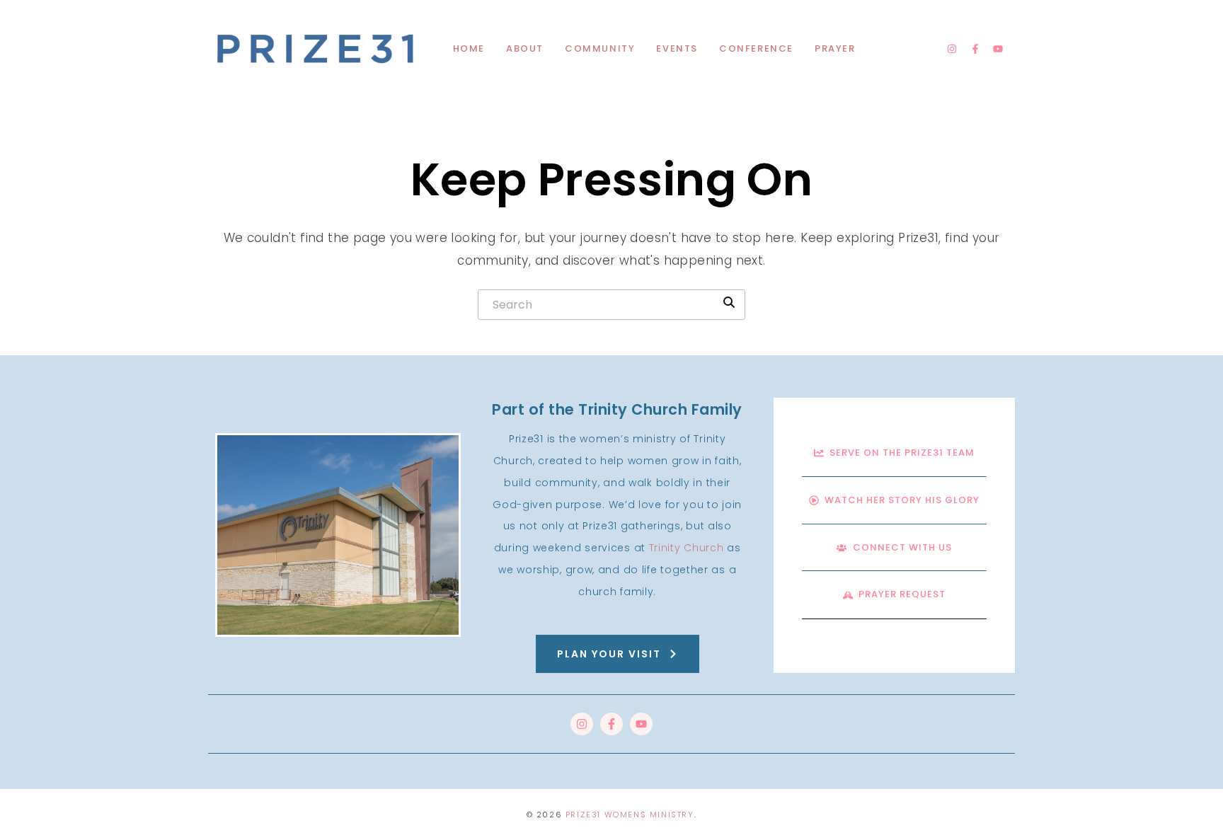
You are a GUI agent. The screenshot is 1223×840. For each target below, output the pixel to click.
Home (469, 48)
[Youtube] (998, 49)
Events (677, 48)
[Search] (729, 302)
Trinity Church (686, 548)
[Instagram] (952, 49)
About (525, 48)
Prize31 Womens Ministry (629, 814)
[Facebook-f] (975, 49)
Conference (756, 48)
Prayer (835, 48)
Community (600, 48)
